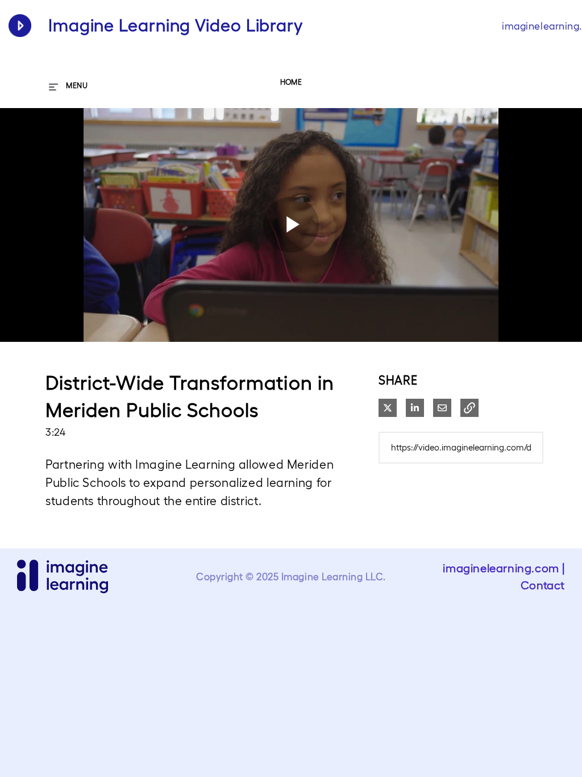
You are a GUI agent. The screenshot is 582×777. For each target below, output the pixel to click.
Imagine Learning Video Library (175, 25)
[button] (469, 408)
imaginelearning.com (501, 568)
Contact (543, 585)
